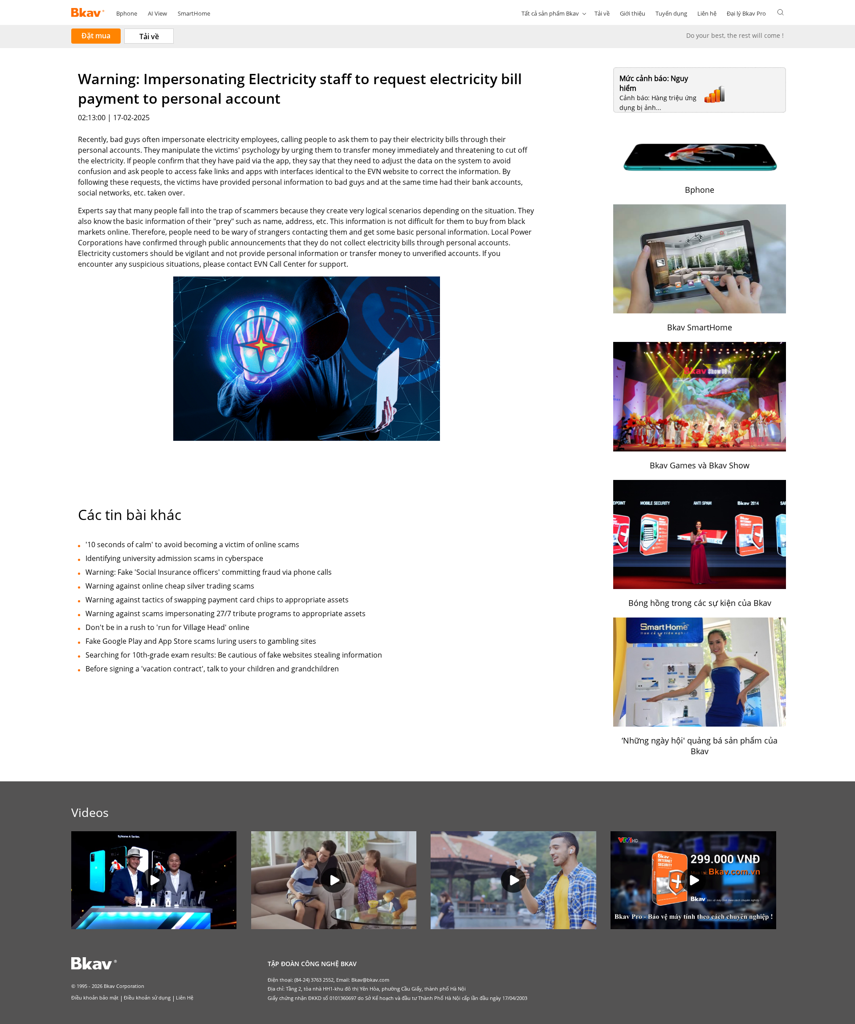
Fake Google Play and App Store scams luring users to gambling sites (201, 641)
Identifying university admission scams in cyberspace (174, 558)
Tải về (602, 13)
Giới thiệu (632, 13)
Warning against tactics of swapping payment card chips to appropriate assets (217, 600)
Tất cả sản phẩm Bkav (550, 13)
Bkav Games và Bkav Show (699, 465)
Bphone (126, 13)
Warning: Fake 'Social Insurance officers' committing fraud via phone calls (209, 572)
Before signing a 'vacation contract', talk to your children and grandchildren (212, 669)
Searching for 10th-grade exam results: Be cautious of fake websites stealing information (234, 655)
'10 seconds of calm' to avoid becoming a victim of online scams (192, 544)
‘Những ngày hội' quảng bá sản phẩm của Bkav (700, 745)
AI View (157, 13)
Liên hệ (707, 13)
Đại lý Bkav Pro (746, 13)
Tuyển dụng (671, 13)
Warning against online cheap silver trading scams (170, 586)
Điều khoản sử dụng (147, 997)
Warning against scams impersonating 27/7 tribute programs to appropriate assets (226, 613)
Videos (90, 812)
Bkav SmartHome (699, 327)
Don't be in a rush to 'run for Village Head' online (167, 627)
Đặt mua (95, 36)
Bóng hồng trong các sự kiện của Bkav (699, 602)
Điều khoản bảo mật (94, 997)
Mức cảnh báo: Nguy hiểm (653, 83)
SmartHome (194, 13)
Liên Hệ (184, 997)
